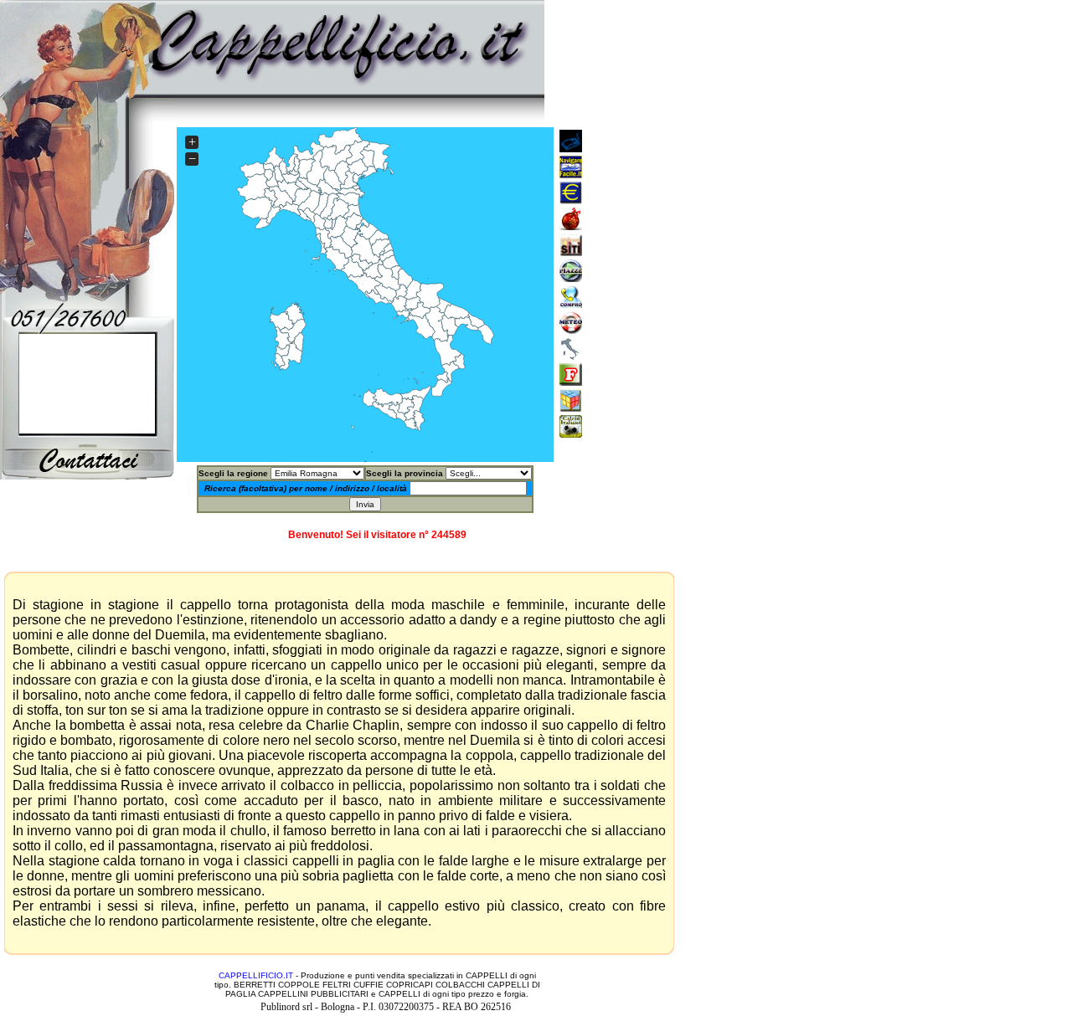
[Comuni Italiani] (570, 355)
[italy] (570, 277)
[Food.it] (570, 381)
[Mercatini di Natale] (570, 225)
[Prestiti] (570, 199)
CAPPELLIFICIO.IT (256, 975)
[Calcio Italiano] (570, 433)
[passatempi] (570, 407)
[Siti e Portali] (570, 148)
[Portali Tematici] (570, 174)
